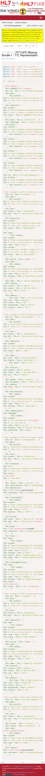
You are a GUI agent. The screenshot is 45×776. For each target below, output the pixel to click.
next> (41, 25)
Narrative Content (9, 46)
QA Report (20, 772)
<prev (29, 25)
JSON (26, 46)
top (23, 762)
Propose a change (19, 774)
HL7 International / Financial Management (22, 766)
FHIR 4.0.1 (27, 768)
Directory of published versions (27, 40)
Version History (29, 772)
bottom (35, 25)
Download (10, 59)
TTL (33, 46)
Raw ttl (4, 59)
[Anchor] (39, 55)
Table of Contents (11, 772)
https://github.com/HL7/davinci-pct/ (25, 38)
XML (19, 46)
